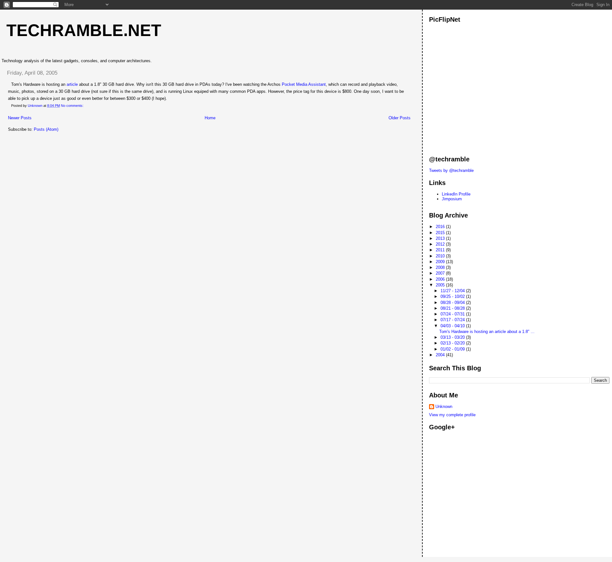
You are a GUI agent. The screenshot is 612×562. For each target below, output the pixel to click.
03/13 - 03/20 (453, 337)
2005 (441, 285)
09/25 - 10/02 (453, 296)
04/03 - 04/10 (453, 325)
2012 (441, 244)
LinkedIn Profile (456, 194)
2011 (441, 250)
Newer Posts (20, 117)
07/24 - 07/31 (453, 314)
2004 (441, 354)
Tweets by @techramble (451, 170)
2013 (441, 238)
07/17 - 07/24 (453, 319)
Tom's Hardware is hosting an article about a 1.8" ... (487, 331)
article (72, 84)
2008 (441, 267)
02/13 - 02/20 (453, 343)
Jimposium (452, 198)
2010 (441, 256)
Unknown (443, 406)
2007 (441, 273)
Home (210, 117)
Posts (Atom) (46, 129)
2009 (441, 261)
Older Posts (400, 117)
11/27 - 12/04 (453, 290)
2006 (441, 279)
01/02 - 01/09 (453, 349)
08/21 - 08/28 (453, 308)
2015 (441, 232)
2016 (441, 226)
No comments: (72, 105)
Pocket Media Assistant (304, 84)
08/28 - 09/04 (453, 302)
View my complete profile (452, 414)
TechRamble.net (83, 30)
